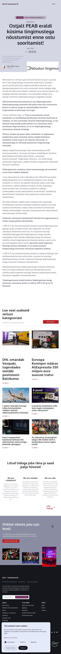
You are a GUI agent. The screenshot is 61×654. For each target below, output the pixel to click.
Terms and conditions (32, 581)
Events (43, 607)
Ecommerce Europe (27, 615)
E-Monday (5, 620)
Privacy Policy (22, 581)
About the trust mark (28, 605)
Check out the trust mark (11, 541)
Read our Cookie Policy (10, 637)
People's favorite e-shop (29, 613)
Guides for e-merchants (8, 613)
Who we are (5, 605)
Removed (24, 610)
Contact (44, 610)
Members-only (6, 618)
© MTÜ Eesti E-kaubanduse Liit (9, 581)
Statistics (5, 615)
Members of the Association (10, 607)
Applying (24, 607)
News (43, 605)
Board (4, 610)
